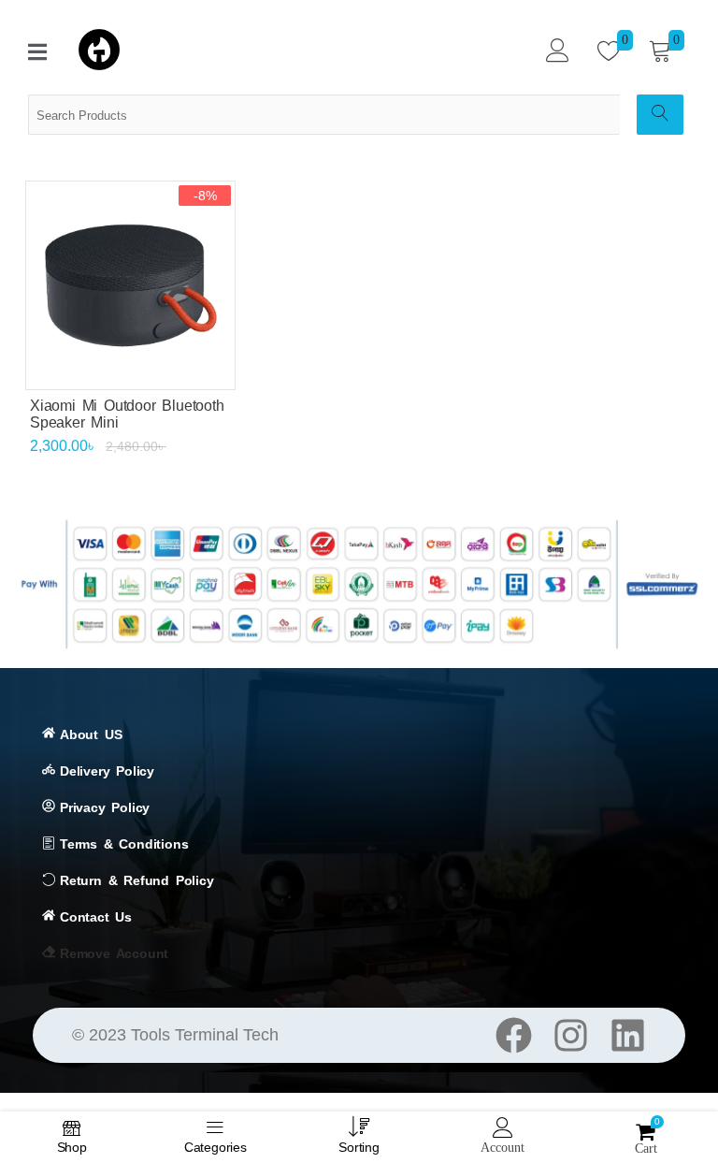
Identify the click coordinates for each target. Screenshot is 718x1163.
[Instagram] (571, 1035)
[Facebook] (513, 1035)
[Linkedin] (628, 1035)
